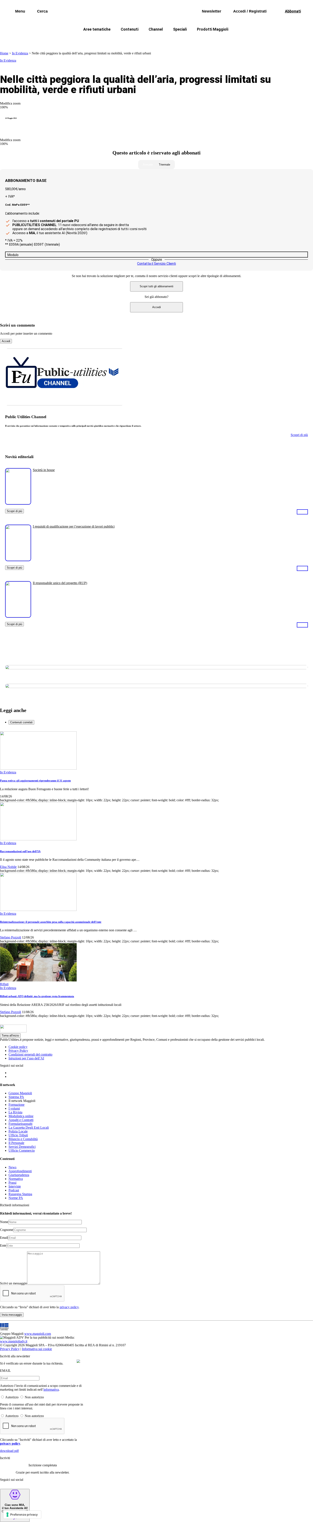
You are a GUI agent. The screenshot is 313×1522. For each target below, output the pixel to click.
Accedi (156, 307)
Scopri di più (14, 511)
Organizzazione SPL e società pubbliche (147, 39)
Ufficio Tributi (18, 1135)
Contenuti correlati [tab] (21, 722)
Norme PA (16, 1198)
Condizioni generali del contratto (30, 1054)
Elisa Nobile (8, 867)
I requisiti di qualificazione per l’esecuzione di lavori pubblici (74, 526)
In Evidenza (20, 53)
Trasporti (228, 39)
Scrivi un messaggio (13, 1283)
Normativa (16, 1179)
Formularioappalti (20, 1124)
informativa (51, 1389)
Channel (156, 29)
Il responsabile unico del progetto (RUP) (60, 583)
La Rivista (15, 1112)
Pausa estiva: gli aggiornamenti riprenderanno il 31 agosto (35, 780)
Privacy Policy (18, 1050)
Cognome (6, 1230)
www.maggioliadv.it (13, 1341)
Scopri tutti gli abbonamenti (156, 286)
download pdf (9, 1451)
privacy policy (69, 1307)
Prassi (12, 1182)
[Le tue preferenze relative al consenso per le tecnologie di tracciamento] (22, 1515)
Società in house (44, 470)
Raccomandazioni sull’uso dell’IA (20, 851)
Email (4, 1237)
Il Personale (16, 1143)
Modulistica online (21, 1116)
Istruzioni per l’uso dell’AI (26, 1058)
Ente (3, 1245)
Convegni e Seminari (261, 39)
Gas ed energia (199, 39)
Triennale (164, 164)
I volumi (14, 1108)
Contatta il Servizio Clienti (156, 264)
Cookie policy (18, 1047)
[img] (78, 1361)
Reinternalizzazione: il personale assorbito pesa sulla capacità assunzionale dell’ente (50, 921)
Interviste (15, 1186)
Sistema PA (16, 1097)
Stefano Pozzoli (10, 937)
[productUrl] (18, 503)
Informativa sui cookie (37, 1349)
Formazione (16, 1104)
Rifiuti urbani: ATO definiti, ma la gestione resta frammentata (37, 996)
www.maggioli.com (37, 1333)
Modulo (13, 255)
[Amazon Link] (302, 511)
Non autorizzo (34, 1397)
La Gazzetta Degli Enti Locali (29, 1127)
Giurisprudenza (19, 1175)
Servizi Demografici (22, 1146)
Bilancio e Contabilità (23, 1139)
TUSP (65, 39)
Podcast (14, 1190)
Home (4, 53)
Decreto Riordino (93, 39)
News (12, 1167)
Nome (4, 1222)
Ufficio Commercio (22, 1150)
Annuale (148, 164)
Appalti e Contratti (21, 1120)
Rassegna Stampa (20, 1194)
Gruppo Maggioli (20, 1093)
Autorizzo (12, 1397)
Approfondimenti (20, 1171)
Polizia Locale (18, 1131)
